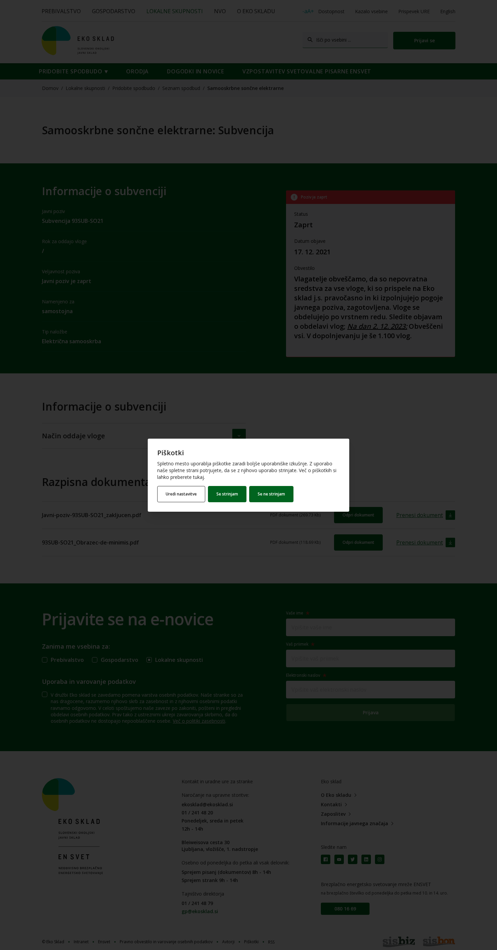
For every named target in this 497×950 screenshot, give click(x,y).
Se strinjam (227, 494)
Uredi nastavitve (181, 494)
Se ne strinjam (271, 494)
